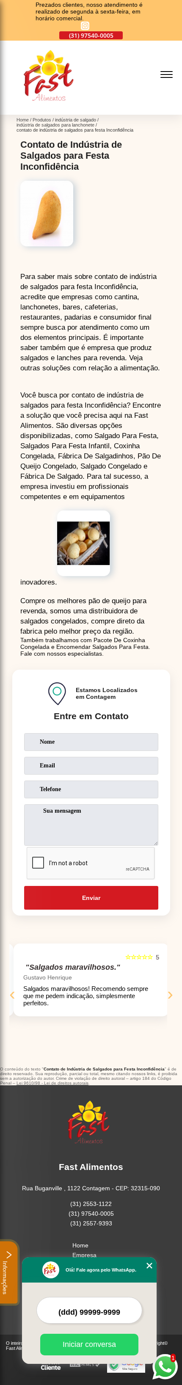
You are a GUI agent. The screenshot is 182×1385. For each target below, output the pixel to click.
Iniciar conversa (89, 1344)
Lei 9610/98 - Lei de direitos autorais (52, 1083)
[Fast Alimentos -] (51, 110)
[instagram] (85, 26)
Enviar (91, 897)
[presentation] (12, 994)
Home (80, 1245)
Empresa (84, 1255)
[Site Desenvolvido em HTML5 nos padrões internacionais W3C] (85, 1365)
